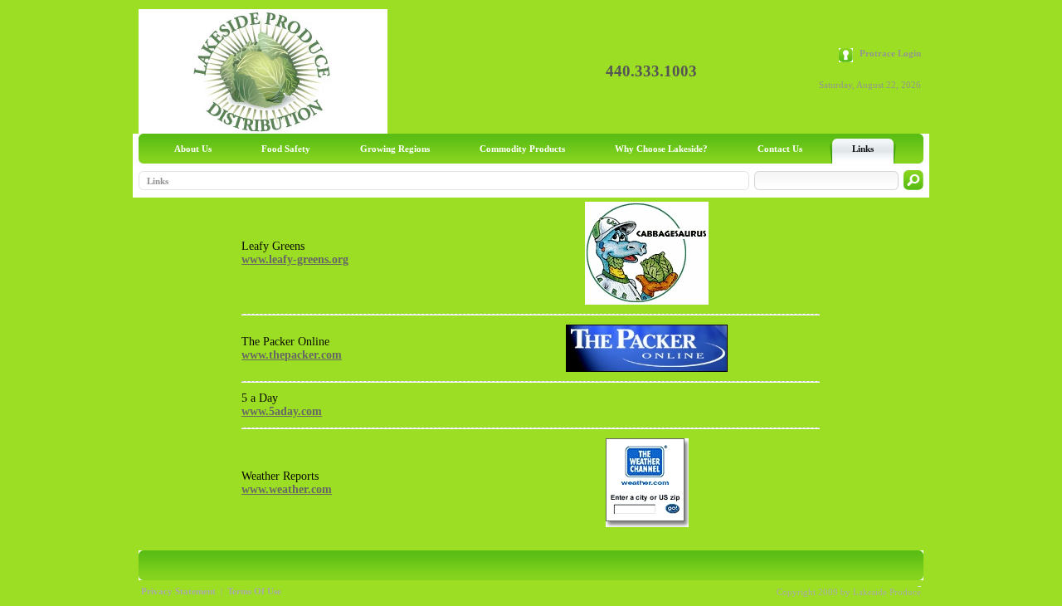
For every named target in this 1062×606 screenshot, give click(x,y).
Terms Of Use (254, 591)
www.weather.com (286, 489)
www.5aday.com (281, 411)
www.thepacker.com (291, 355)
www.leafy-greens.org (294, 259)
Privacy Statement (178, 591)
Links (157, 181)
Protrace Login (890, 53)
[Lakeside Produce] (263, 130)
